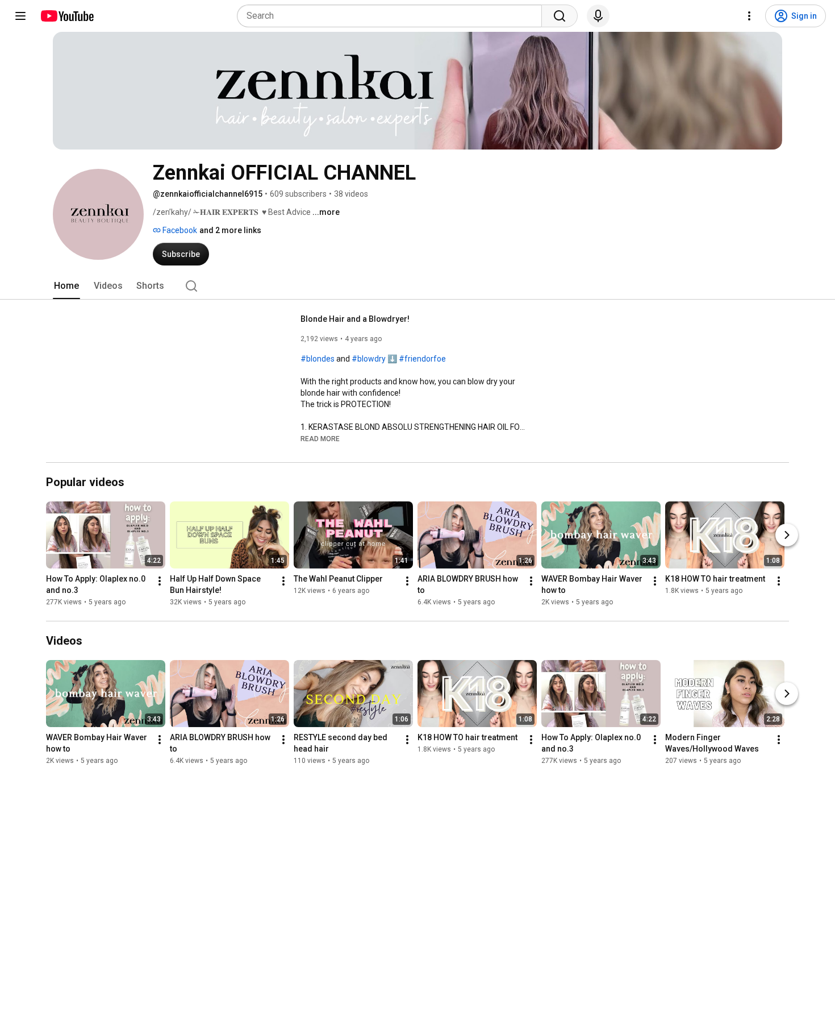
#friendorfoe (422, 358)
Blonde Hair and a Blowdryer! (355, 318)
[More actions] (159, 581)
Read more (320, 439)
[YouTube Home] (67, 16)
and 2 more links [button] (230, 230)
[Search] (559, 16)
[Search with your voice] (598, 16)
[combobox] (393, 16)
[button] (320, 438)
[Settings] (749, 16)
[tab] (66, 286)
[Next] (786, 535)
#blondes (317, 358)
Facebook (179, 230)
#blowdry (369, 358)
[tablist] (417, 286)
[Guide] (20, 16)
